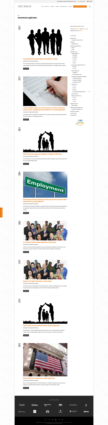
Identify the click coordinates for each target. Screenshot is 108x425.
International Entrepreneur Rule (81, 91)
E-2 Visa (74, 87)
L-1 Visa (74, 60)
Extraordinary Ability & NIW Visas (78, 65)
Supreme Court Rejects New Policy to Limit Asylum (37, 281)
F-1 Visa (74, 101)
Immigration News (74, 103)
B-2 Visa (74, 99)
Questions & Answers (74, 111)
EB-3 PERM (75, 57)
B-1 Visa (74, 97)
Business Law (73, 38)
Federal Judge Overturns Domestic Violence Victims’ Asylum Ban (41, 325)
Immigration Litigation (77, 80)
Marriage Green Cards (77, 74)
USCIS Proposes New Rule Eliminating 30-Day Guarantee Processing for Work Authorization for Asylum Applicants (44, 200)
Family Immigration (75, 70)
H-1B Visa (75, 59)
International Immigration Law (76, 107)
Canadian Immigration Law (76, 109)
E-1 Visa (74, 85)
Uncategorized (73, 115)
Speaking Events (74, 43)
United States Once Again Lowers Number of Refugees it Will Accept (42, 154)
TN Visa (74, 62)
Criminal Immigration (77, 78)
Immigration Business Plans (77, 40)
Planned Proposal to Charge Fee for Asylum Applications (39, 378)
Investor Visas (74, 84)
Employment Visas (75, 53)
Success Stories (73, 113)
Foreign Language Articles (75, 46)
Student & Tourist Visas (76, 95)
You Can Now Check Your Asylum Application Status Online (39, 242)
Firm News (72, 42)
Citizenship (75, 72)
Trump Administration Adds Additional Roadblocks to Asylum (40, 59)
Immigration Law (73, 51)
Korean (72, 49)
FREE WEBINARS (1, 212)
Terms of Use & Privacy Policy (57, 423)
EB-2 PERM (75, 55)
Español (73, 47)
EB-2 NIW (74, 66)
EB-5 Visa (74, 89)
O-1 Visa (74, 68)
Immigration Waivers (77, 82)
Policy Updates (74, 105)
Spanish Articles (74, 93)
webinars (77, 28)
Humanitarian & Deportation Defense (30, 61)
